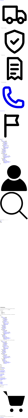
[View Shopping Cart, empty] (14, 221)
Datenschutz (6, 384)
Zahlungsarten (1, 379)
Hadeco (2, 384)
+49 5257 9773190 (3, 368)
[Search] (0, 220)
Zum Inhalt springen (2, 0)
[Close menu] (0, 315)
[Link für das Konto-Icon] (14, 191)
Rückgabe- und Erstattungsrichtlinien (3, 378)
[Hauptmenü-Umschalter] (1, 222)
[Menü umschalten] (6, 141)
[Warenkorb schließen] (0, 364)
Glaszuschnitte (1, 375)
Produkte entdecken (2, 417)
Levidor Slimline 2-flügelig (2, 370)
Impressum (4, 384)
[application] (3, 153)
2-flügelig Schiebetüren (2, 374)
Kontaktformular (1, 382)
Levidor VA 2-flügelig (2, 371)
